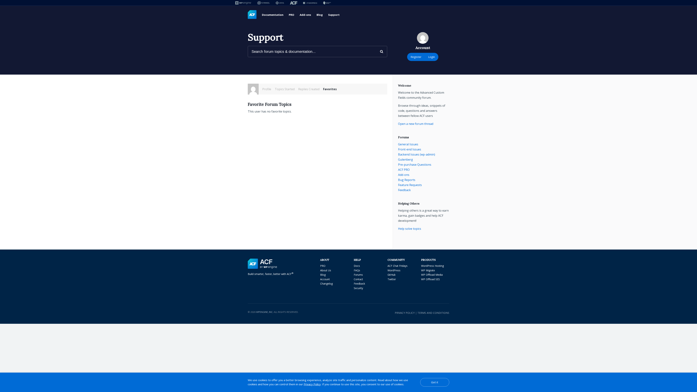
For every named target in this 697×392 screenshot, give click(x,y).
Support (334, 15)
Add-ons (305, 15)
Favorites (330, 89)
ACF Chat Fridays (397, 266)
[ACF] (293, 3)
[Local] (280, 3)
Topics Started (285, 89)
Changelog (326, 283)
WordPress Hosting (432, 266)
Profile (266, 89)
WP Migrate (428, 270)
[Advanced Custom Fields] (252, 14)
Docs (357, 266)
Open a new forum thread (415, 124)
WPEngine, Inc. (264, 312)
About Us (325, 270)
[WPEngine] (243, 3)
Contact (358, 279)
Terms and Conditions (433, 313)
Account (325, 279)
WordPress (394, 270)
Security (358, 288)
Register (416, 57)
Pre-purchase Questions (414, 165)
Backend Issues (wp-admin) (416, 154)
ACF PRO (404, 170)
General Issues (408, 144)
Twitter (392, 279)
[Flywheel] (263, 3)
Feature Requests (410, 185)
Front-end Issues (409, 149)
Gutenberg (405, 160)
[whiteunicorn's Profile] (253, 89)
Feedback (404, 190)
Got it (434, 382)
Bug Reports (406, 180)
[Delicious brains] (327, 3)
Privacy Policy (405, 313)
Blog (320, 15)
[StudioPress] (310, 3)
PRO (291, 15)
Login (431, 57)
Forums (358, 274)
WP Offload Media (432, 274)
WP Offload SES (430, 279)
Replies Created (308, 89)
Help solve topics (409, 229)
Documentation (272, 15)
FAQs (357, 270)
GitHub (392, 274)
